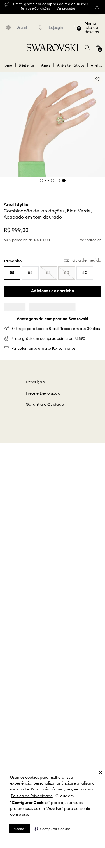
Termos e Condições (35, 8)
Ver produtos (66, 8)
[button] (51, 828)
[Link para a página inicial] (7, 65)
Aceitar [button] (19, 829)
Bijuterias (26, 65)
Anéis (45, 65)
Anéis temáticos (70, 65)
